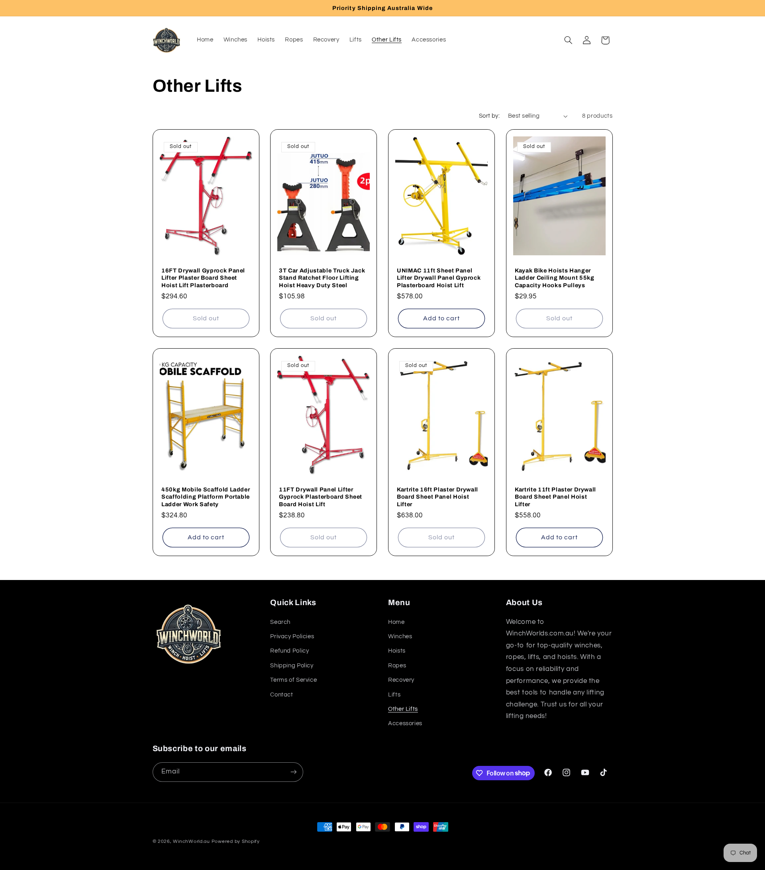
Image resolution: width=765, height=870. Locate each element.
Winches (400, 636)
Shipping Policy (291, 666)
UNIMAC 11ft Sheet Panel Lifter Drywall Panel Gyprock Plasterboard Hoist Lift (439, 277)
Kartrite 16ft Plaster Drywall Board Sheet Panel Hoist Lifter (437, 496)
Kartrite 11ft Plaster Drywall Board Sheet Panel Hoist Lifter (555, 496)
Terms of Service (293, 680)
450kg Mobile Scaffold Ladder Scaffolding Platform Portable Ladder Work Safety (205, 496)
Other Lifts (403, 709)
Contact (281, 695)
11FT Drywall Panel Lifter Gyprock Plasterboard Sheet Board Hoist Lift (320, 496)
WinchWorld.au (191, 841)
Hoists (397, 651)
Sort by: (489, 116)
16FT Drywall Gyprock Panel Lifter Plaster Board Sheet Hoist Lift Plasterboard (203, 277)
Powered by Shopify (236, 841)
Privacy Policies (292, 636)
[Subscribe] (293, 772)
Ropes (397, 666)
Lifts (394, 695)
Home (396, 622)
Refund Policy (289, 651)
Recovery (401, 680)
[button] (568, 40)
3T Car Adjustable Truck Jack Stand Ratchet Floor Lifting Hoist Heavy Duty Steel (322, 277)
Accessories (405, 723)
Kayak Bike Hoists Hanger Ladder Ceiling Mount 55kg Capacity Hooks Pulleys (554, 277)
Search (280, 622)
